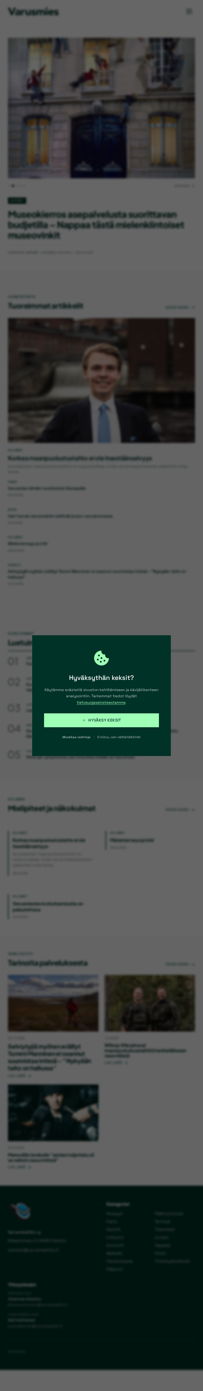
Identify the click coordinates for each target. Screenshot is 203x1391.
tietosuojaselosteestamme (101, 702)
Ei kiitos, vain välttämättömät (119, 737)
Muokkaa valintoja (76, 737)
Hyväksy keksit (104, 720)
